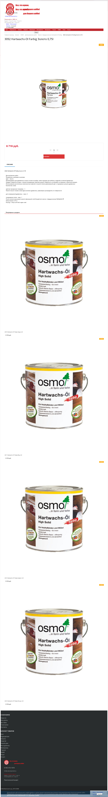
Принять (99, 794)
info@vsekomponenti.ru (11, 16)
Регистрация (13, 24)
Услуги (68, 29)
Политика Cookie (33, 795)
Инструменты (40, 29)
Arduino (20, 29)
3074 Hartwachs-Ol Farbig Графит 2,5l (14, 578)
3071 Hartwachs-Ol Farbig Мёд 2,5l (13, 455)
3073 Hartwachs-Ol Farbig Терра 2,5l (14, 332)
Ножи (64, 29)
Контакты (4, 727)
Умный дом (32, 29)
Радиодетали (13, 29)
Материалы (47, 29)
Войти (7, 24)
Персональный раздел (11, 780)
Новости (3, 718)
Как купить (4, 720)
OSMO (59, 29)
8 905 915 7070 (11, 13)
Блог (7, 29)
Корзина (8, 26)
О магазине (4, 725)
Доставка (4, 722)
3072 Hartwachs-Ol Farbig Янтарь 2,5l (14, 701)
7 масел (54, 29)
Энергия (26, 29)
